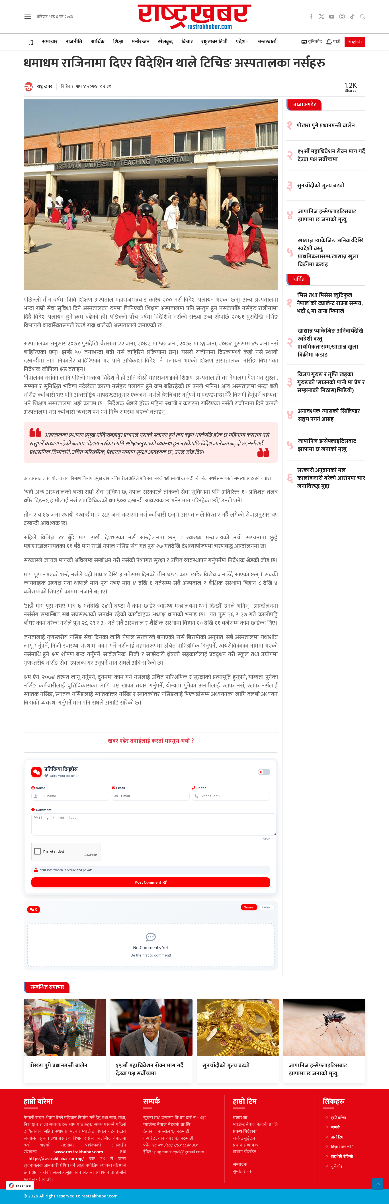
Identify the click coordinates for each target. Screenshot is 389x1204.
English (355, 42)
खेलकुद (165, 42)
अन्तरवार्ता (267, 42)
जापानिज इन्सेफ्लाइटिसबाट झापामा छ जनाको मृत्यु (327, 216)
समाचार (50, 42)
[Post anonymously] (264, 772)
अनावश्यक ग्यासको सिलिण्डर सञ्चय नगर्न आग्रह (329, 415)
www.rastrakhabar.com (78, 1152)
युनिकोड (314, 42)
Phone (201, 788)
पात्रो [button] (336, 42)
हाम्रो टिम (337, 1137)
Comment (44, 810)
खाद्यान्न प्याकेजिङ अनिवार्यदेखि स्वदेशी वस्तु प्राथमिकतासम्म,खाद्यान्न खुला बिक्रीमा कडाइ (331, 252)
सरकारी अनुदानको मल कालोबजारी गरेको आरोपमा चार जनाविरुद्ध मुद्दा (331, 478)
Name (40, 788)
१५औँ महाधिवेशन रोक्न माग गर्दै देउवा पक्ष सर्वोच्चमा (331, 156)
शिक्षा (118, 42)
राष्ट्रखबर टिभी (214, 42)
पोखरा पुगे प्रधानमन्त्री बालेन (326, 125)
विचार (187, 42)
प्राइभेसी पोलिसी (342, 1157)
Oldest (266, 907)
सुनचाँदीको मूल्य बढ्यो (321, 186)
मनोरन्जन (141, 42)
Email (120, 788)
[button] (28, 16)
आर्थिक (98, 42)
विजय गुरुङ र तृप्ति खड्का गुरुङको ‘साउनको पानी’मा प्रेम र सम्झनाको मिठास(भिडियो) (331, 382)
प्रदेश (240, 42)
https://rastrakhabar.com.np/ (56, 1159)
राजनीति (74, 42)
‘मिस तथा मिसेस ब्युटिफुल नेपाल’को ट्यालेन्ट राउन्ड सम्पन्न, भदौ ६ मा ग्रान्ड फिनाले (330, 303)
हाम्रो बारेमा (338, 1118)
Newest (249, 907)
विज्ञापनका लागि (342, 1147)
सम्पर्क (335, 1128)
